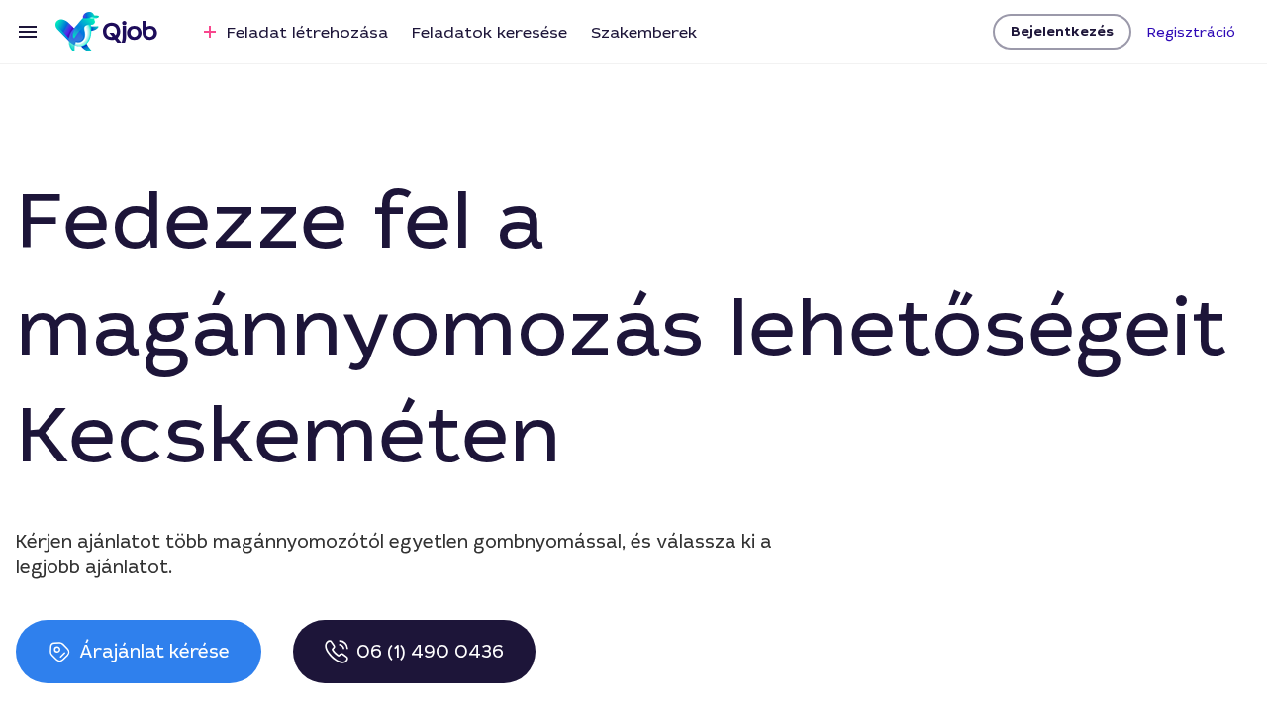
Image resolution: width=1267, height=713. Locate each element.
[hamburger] (28, 32)
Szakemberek (644, 32)
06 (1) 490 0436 (430, 651)
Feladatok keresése (489, 32)
